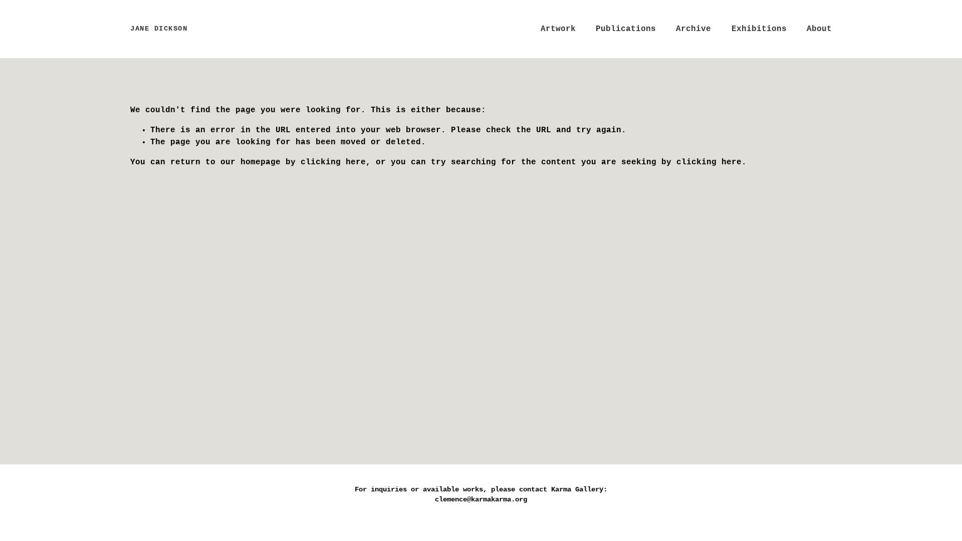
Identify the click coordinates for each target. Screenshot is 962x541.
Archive (693, 29)
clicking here (333, 162)
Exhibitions (759, 29)
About (819, 29)
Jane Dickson (158, 29)
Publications (626, 29)
